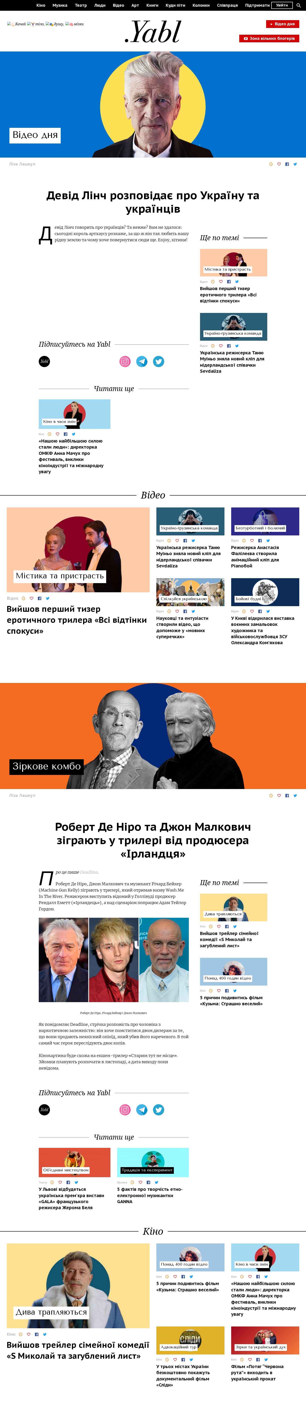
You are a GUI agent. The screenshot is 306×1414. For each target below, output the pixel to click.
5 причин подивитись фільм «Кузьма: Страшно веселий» (231, 1001)
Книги (152, 5)
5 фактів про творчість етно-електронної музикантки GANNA (150, 1195)
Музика (60, 5)
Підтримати (257, 5)
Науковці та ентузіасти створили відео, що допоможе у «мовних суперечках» (182, 627)
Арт (135, 5)
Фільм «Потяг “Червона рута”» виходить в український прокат (257, 1373)
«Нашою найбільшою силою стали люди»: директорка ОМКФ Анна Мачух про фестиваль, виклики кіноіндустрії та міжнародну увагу (71, 456)
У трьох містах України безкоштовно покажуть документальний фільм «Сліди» (183, 1376)
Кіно (41, 5)
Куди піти (175, 5)
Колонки (201, 5)
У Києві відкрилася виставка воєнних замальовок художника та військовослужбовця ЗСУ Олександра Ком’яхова (262, 630)
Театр (81, 5)
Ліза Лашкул (22, 164)
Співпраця (227, 5)
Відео (118, 5)
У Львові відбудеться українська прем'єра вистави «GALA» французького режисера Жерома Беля (71, 1198)
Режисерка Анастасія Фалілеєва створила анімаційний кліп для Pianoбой (255, 557)
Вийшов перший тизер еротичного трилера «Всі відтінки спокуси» (228, 295)
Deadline (88, 872)
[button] (299, 5)
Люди (100, 5)
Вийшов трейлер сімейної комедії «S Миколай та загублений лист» (229, 940)
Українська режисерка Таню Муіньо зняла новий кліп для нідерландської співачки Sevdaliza (232, 362)
